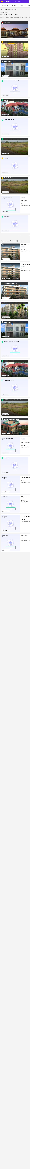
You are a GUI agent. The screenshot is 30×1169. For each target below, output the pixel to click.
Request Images (15, 93)
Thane (4, 9)
